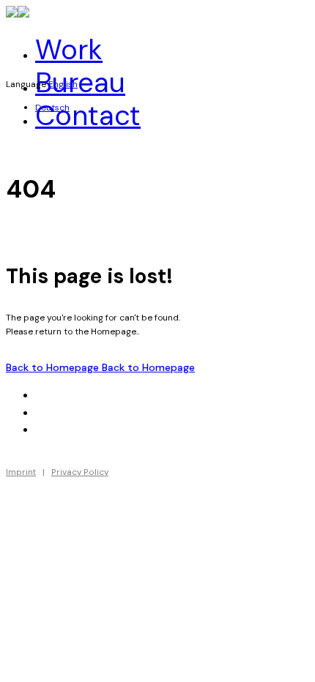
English (63, 84)
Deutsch (52, 107)
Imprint (21, 472)
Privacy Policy (79, 472)
